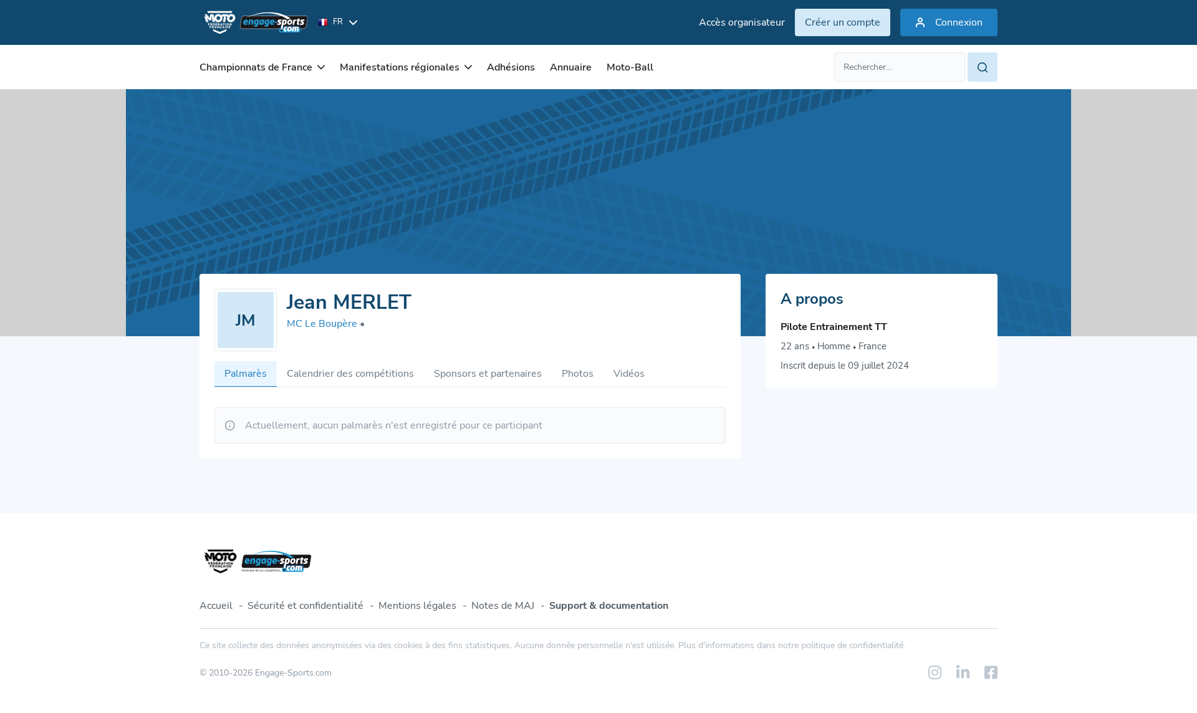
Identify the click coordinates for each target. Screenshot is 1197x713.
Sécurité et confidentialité (305, 606)
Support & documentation (608, 606)
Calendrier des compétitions (350, 374)
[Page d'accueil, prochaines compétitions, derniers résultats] (254, 22)
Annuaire (571, 67)
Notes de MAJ (502, 606)
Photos (578, 374)
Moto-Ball (630, 67)
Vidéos (629, 374)
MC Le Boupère (326, 324)
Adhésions (511, 67)
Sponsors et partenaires (488, 374)
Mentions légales (417, 606)
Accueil (216, 606)
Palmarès (245, 374)
